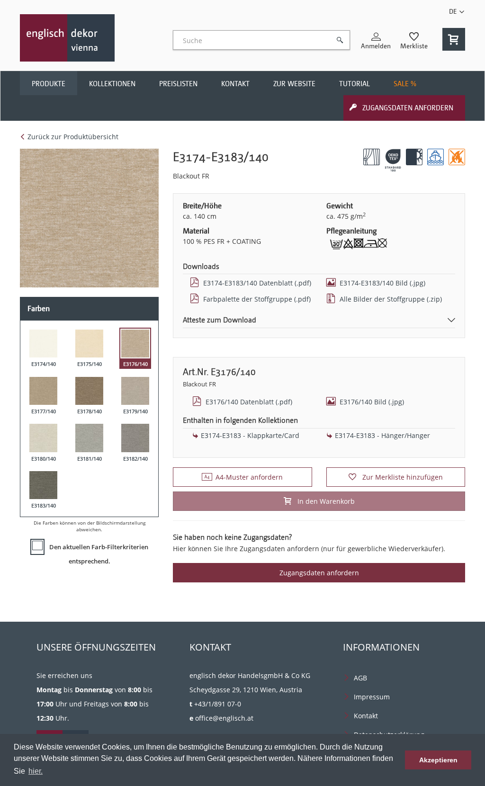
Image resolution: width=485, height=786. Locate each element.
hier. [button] (35, 771)
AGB (360, 677)
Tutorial (354, 84)
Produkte (48, 84)
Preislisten (178, 84)
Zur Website (294, 84)
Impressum (372, 696)
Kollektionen (112, 84)
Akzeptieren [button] (438, 760)
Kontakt (235, 84)
